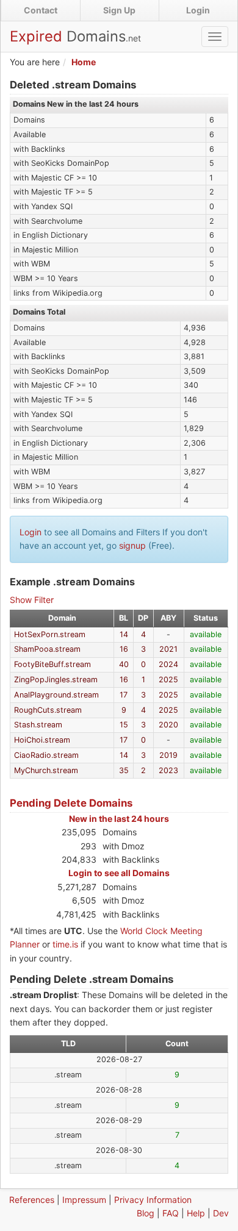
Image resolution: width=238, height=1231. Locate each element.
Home (83, 62)
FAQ (170, 1213)
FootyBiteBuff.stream (52, 664)
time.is (65, 944)
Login (198, 10)
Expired (75, 36)
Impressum (84, 1199)
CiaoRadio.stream (46, 755)
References (31, 1199)
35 (124, 770)
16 (124, 649)
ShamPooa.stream (47, 649)
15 (124, 724)
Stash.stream (38, 724)
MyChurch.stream (46, 770)
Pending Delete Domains (71, 803)
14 (124, 634)
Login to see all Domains (119, 873)
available (206, 634)
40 (124, 664)
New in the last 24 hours (119, 818)
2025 (168, 679)
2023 (168, 770)
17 (124, 694)
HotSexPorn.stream (49, 634)
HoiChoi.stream (42, 739)
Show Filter (32, 599)
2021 (168, 649)
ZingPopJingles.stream (56, 679)
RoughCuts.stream (48, 710)
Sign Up (119, 10)
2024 (168, 664)
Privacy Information (153, 1199)
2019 (168, 755)
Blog (145, 1213)
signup (132, 545)
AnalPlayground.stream (56, 694)
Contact (40, 10)
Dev (221, 1213)
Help (196, 1213)
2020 (168, 724)
